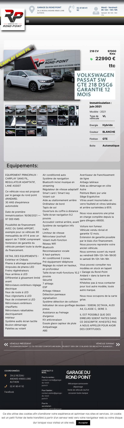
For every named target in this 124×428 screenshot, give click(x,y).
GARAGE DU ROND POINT (49, 7)
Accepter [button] (83, 422)
